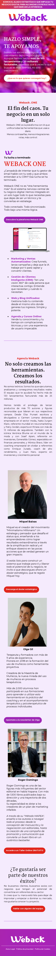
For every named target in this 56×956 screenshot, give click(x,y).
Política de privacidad (25, 949)
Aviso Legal (10, 949)
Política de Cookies (42, 949)
